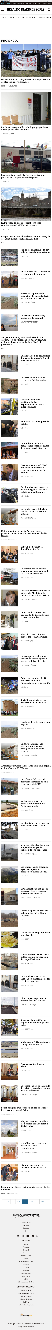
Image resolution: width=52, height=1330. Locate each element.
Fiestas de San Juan (26, 1261)
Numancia (26, 1250)
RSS (26, 1231)
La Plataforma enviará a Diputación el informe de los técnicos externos (35, 979)
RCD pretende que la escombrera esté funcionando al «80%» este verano (21, 224)
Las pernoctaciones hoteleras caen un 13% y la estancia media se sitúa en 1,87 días (25, 237)
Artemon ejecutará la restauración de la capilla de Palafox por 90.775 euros (26, 767)
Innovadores (26, 1276)
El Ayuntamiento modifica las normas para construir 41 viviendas (34, 1124)
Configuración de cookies (26, 1327)
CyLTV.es (26, 1302)
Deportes (26, 1253)
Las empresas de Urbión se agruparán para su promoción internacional (34, 869)
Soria (26, 1244)
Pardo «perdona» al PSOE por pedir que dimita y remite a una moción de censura (34, 469)
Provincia (26, 1247)
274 (18, 1202)
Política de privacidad (23, 1324)
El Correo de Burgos (26, 1299)
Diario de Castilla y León (26, 1293)
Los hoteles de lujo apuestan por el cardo (36, 933)
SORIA (3, 17)
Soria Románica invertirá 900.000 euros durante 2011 (34, 701)
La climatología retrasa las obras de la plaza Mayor (35, 824)
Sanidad (26, 1264)
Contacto (26, 1228)
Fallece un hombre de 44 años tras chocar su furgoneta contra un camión (36, 680)
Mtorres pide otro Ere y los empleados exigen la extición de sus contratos (35, 847)
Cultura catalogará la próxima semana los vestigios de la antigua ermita (32, 748)
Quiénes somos (26, 1222)
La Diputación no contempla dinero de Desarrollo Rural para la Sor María (35, 358)
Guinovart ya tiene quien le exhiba (35, 422)
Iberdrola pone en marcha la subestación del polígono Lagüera (36, 913)
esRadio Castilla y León (26, 1305)
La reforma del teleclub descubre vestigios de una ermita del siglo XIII (34, 782)
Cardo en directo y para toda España (35, 723)
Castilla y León (26, 1256)
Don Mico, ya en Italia (33, 3)
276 (31, 1202)
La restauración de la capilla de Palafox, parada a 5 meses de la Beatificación (35, 1088)
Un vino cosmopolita (17, 3)
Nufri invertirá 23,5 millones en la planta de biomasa (35, 273)
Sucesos (26, 1267)
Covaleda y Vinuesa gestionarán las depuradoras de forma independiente (32, 403)
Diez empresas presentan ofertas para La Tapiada (34, 999)
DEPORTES (32, 17)
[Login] (49, 9)
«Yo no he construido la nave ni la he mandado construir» (36, 251)
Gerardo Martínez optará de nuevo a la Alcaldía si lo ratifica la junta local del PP (35, 593)
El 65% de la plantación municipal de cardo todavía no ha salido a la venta (35, 296)
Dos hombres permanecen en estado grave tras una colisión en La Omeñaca (34, 489)
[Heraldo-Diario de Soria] (25, 9)
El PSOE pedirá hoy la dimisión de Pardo (32, 548)
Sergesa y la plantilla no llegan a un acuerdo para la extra (35, 1022)
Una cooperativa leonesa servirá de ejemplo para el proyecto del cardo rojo (34, 659)
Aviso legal (11, 1324)
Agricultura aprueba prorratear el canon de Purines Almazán (33, 804)
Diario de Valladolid (26, 1296)
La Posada (26, 1270)
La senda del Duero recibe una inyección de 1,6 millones (25, 1188)
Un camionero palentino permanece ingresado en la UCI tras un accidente (35, 571)
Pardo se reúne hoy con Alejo (33, 1065)
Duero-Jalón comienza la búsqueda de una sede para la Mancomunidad (35, 615)
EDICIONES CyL (44, 1)
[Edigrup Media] (26, 1314)
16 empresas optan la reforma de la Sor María (33, 1166)
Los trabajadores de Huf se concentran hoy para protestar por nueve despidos (23, 176)
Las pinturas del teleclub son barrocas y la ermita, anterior (34, 511)
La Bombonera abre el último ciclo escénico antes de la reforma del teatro (35, 446)
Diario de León (26, 1290)
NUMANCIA (22, 17)
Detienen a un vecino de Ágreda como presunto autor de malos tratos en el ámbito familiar (24, 533)
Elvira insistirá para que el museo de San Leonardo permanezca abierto (34, 891)
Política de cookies (38, 1324)
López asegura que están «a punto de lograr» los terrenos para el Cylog (25, 1109)
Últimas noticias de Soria (26, 1282)
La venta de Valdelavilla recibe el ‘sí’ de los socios (33, 379)
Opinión (26, 1279)
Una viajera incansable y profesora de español (33, 316)
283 (42, 1202)
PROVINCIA (12, 17)
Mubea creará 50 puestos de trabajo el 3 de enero (35, 1043)
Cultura (26, 1259)
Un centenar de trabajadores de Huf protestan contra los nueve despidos (25, 80)
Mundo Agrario (26, 1273)
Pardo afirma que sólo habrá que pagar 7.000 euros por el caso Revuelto (24, 128)
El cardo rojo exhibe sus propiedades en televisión (34, 635)
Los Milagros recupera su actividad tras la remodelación (34, 1146)
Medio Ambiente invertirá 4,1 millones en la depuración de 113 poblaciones (36, 957)
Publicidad (26, 1225)
